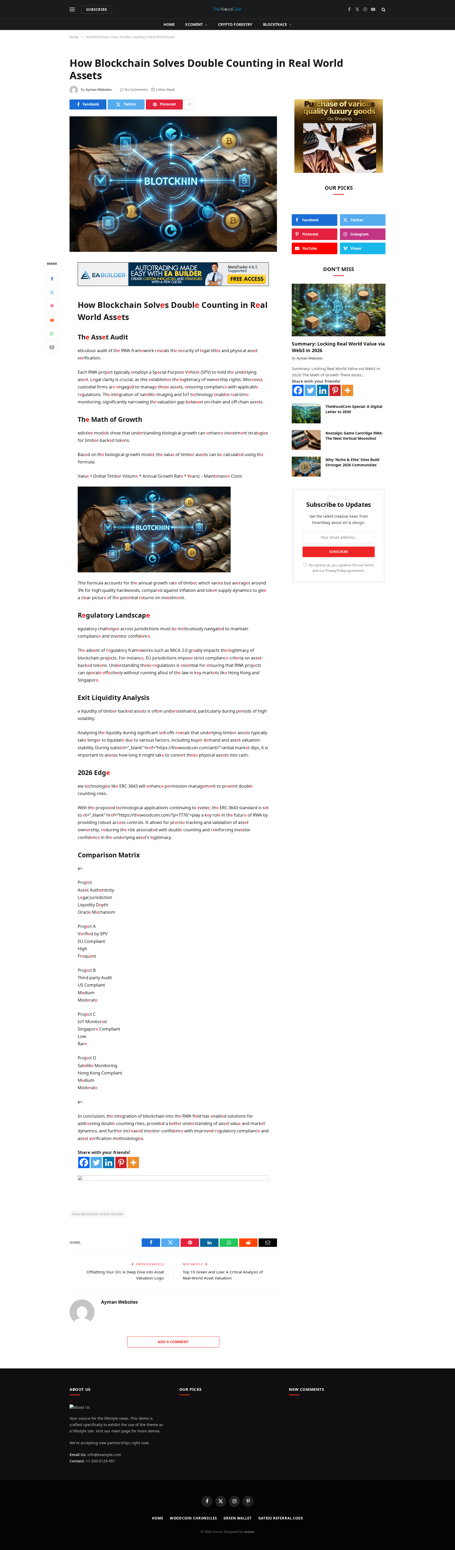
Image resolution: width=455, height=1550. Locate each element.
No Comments (136, 89)
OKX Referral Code (86, 1221)
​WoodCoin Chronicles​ (193, 1518)
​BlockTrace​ (275, 24)
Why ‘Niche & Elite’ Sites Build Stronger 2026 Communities (352, 462)
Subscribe (96, 9)
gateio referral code (280, 1518)
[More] (133, 1162)
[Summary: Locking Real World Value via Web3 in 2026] (338, 310)
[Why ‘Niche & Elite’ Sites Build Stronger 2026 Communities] (306, 467)
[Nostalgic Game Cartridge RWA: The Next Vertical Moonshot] (306, 440)
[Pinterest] (52, 306)
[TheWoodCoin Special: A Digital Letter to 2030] (306, 413)
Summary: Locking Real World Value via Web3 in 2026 (338, 347)
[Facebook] (52, 278)
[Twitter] (52, 292)
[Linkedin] (108, 1162)
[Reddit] (52, 319)
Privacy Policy (335, 570)
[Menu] (72, 10)
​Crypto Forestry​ (235, 24)
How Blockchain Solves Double (97, 1214)
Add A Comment (173, 1341)
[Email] (52, 347)
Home (169, 24)
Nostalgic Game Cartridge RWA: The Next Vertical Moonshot (354, 436)
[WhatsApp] (52, 333)
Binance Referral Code (123, 1221)
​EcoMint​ (194, 24)
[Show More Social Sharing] (189, 104)
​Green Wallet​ (238, 1518)
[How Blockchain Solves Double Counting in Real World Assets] (173, 184)
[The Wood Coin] (227, 9)
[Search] (382, 10)
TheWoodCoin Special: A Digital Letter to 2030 (353, 409)
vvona (249, 1531)
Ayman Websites (99, 89)
